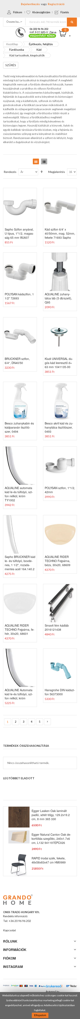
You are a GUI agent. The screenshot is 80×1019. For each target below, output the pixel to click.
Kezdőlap (12, 44)
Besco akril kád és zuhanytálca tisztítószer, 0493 (59, 427)
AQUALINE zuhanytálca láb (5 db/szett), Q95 (58, 298)
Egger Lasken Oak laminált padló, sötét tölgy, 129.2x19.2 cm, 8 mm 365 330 (51, 815)
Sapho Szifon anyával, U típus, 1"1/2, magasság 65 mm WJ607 (19, 233)
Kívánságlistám (41, 12)
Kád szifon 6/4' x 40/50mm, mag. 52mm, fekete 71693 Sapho (60, 233)
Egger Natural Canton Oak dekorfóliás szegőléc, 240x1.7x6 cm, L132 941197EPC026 (51, 838)
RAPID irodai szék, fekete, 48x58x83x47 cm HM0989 (49, 860)
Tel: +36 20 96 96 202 (17, 921)
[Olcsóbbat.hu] (6, 987)
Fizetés (65, 12)
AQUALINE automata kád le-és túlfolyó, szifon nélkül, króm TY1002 (19, 494)
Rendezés (10, 172)
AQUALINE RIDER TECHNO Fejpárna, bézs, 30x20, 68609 (57, 561)
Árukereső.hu (52, 991)
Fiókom (17, 12)
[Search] (72, 22)
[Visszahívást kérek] (34, 28)
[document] (40, 1005)
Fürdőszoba (16, 49)
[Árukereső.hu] (54, 987)
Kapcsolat (9, 930)
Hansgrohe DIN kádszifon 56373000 (60, 692)
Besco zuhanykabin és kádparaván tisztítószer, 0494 (19, 427)
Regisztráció (56, 4)
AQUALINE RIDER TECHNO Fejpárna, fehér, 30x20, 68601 (19, 629)
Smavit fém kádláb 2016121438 (57, 627)
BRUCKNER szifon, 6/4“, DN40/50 (17, 361)
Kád (38, 49)
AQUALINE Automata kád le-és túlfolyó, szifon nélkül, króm (19, 694)
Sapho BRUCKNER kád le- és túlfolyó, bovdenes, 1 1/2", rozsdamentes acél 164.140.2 (20, 563)
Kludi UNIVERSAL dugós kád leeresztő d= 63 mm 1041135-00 (59, 363)
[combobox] (51, 21)
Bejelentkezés (30, 4)
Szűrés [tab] (10, 65)
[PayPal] (42, 986)
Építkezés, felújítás (41, 44)
